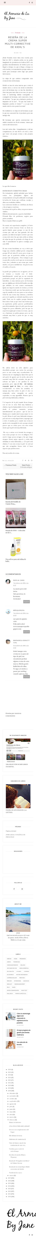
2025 (9, 1072)
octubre (12, 1099)
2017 (9, 1178)
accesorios (10, 974)
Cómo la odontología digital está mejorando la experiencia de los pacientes (23, 1018)
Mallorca (10, 993)
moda (15, 958)
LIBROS (9, 961)
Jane (17, 52)
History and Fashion (22, 974)
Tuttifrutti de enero (15, 1173)
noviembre (13, 1096)
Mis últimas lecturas (15, 1136)
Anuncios (26, 981)
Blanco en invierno (15, 1122)
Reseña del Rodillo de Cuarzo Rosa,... (13, 503)
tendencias (16, 961)
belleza (23, 965)
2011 (9, 1194)
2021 (9, 1083)
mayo (11, 1112)
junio (11, 1109)
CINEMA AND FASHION (12, 965)
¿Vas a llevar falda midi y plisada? (19, 1126)
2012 (9, 1191)
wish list (9, 984)
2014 (9, 1186)
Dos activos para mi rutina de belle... (16, 560)
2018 (9, 1091)
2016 (9, 1181)
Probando (17, 33)
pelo (8, 987)
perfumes (22, 977)
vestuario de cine (12, 968)
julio (11, 1106)
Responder (26, 601)
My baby (19, 971)
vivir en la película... (20, 993)
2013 (9, 1188)
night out (24, 990)
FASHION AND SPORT (19, 984)
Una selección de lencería (22, 1043)
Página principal (11, 831)
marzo (12, 1117)
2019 (9, 1088)
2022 (9, 1080)
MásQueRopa (18, 610)
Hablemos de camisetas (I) (17, 1139)
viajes (13, 987)
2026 (9, 1069)
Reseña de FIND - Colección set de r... (15, 531)
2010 (9, 1196)
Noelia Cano (18, 580)
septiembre (13, 1101)
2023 (9, 1077)
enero (11, 1175)
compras (26, 971)
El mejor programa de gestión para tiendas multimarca (23, 1032)
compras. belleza (12, 977)
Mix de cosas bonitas (13, 990)
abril (11, 1114)
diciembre (13, 1093)
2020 (9, 1085)
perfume (9, 981)
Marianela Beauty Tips (21, 641)
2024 (9, 1075)
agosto (12, 1104)
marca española (24, 968)
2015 (9, 1183)
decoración (10, 971)
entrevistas (17, 981)
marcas (9, 958)
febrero (12, 1120)
